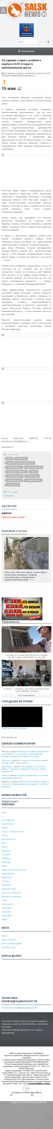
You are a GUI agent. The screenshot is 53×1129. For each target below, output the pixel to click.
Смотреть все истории (14, 728)
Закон (4, 846)
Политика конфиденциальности (19, 1007)
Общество (9, 495)
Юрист (5, 919)
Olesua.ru (6, 760)
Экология (6, 911)
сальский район (33, 480)
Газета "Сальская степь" (13, 831)
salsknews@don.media (39, 1083)
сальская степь (14, 480)
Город (4, 835)
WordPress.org (8, 947)
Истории (6, 854)
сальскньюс (13, 484)
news (4, 812)
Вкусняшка (7, 766)
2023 (10, 458)
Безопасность (8, 824)
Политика (6, 885)
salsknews (21, 458)
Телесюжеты (8, 904)
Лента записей (8, 939)
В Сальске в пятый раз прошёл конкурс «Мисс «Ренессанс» (25, 761)
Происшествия (9, 889)
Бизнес (5, 827)
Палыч (5, 775)
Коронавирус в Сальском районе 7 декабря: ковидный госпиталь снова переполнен (23, 769)
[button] (3, 10)
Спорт (4, 900)
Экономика (7, 915)
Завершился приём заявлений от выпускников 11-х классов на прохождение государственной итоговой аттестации (25, 754)
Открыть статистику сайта (26, 1092)
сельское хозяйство (11, 892)
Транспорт (7, 908)
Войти (5, 936)
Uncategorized (8, 820)
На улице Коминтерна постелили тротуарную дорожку (25, 776)
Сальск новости (15, 476)
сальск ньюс (32, 476)
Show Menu (28, 51)
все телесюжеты (26, 695)
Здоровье (6, 850)
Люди (4, 866)
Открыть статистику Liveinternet (28, 1102)
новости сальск (14, 467)
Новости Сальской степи (13, 869)
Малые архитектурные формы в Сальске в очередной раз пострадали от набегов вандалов (25, 784)
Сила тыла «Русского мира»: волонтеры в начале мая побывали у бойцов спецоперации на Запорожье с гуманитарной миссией (25, 576)
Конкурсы (6, 858)
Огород (5, 881)
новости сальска (34, 467)
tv (2, 816)
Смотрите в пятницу (11, 896)
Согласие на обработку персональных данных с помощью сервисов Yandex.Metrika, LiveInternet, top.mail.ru (25, 1024)
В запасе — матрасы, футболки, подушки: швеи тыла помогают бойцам (26, 689)
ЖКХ (4, 843)
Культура (6, 862)
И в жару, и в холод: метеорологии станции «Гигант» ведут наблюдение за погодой (26, 656)
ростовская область (17, 471)
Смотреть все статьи (13, 517)
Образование (8, 873)
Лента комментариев (12, 943)
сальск (34, 471)
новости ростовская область (20, 463)
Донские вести (9, 839)
